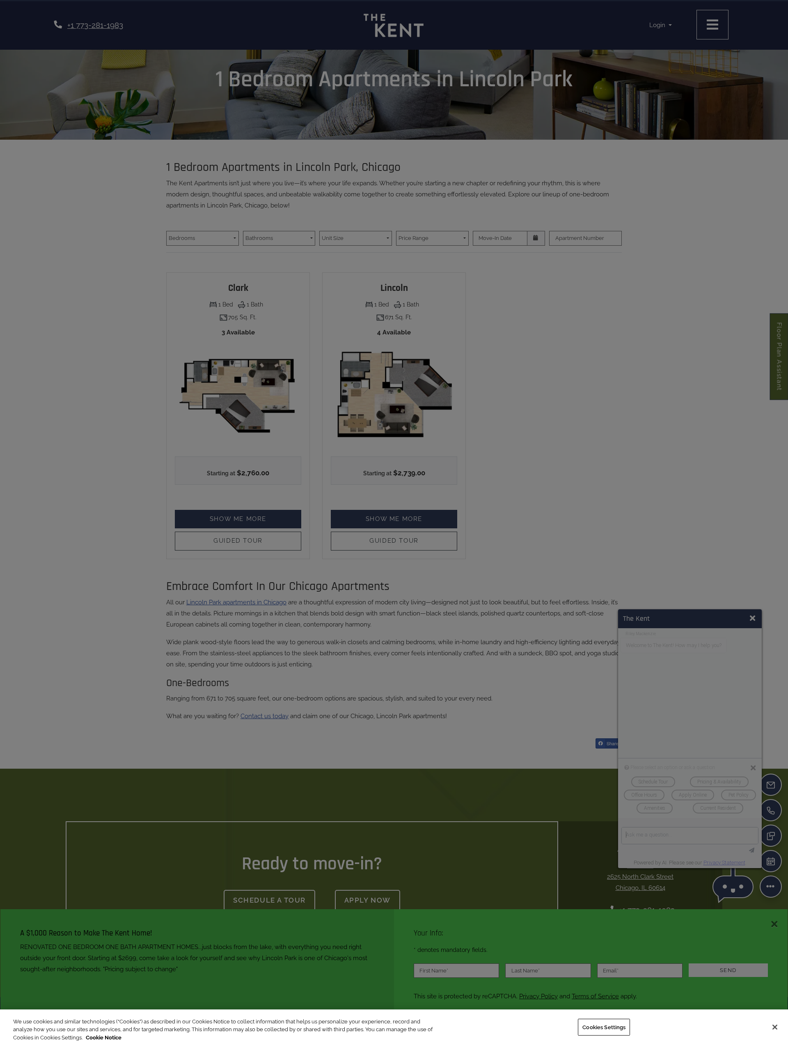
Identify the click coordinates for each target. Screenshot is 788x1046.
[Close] (775, 1027)
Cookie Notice (103, 1037)
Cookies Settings (603, 1027)
